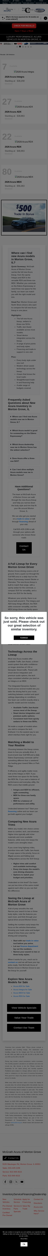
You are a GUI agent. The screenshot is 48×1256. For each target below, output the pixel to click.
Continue (24, 638)
